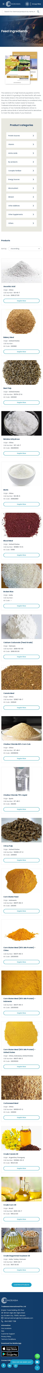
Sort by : (4, 249)
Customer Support (8, 1334)
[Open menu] (3, 4)
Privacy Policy (6, 1336)
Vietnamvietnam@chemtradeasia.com (18, 1318)
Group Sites (36, 4)
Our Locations (6, 1328)
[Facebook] (3, 1365)
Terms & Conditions (8, 1339)
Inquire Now (21, 301)
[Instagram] (15, 1365)
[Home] (21, 1300)
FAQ (2, 1331)
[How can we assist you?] (37, 1362)
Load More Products (21, 1285)
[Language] (27, 4)
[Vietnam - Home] (13, 4)
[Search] (38, 11)
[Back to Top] (37, 1367)
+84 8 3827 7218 (10, 1321)
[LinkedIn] (9, 1365)
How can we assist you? (22, 1362)
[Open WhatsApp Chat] (37, 1356)
